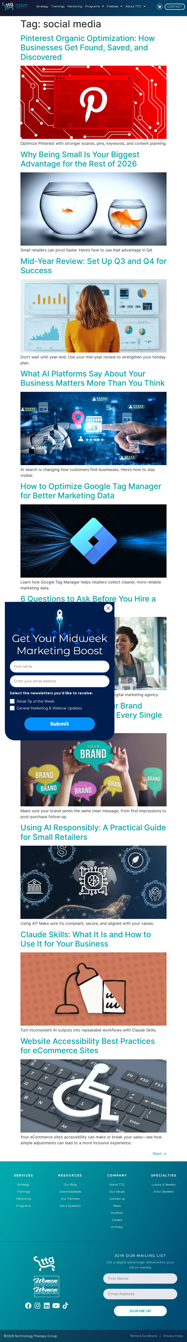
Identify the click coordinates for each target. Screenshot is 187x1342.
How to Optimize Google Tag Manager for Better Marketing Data (90, 490)
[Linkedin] (47, 1305)
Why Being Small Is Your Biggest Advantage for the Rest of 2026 (80, 159)
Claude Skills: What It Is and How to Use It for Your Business (85, 939)
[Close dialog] (108, 608)
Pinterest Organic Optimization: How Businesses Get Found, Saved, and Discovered (87, 47)
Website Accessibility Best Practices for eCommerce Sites (87, 1045)
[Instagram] (37, 1305)
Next (160, 1153)
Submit (59, 724)
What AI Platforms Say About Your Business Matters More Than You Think (92, 378)
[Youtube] (56, 1305)
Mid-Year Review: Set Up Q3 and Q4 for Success (93, 265)
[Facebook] (28, 1305)
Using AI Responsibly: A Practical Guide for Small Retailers (93, 832)
